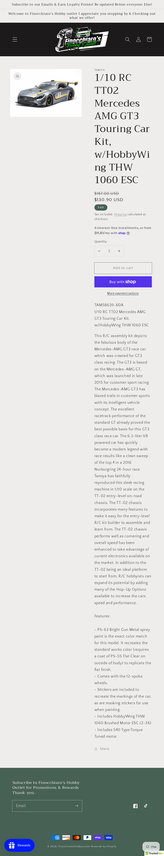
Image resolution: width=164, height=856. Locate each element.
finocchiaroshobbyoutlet (74, 846)
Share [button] (104, 749)
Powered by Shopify (104, 846)
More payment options (123, 293)
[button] (14, 39)
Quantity (100, 241)
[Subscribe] (76, 805)
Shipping (120, 214)
